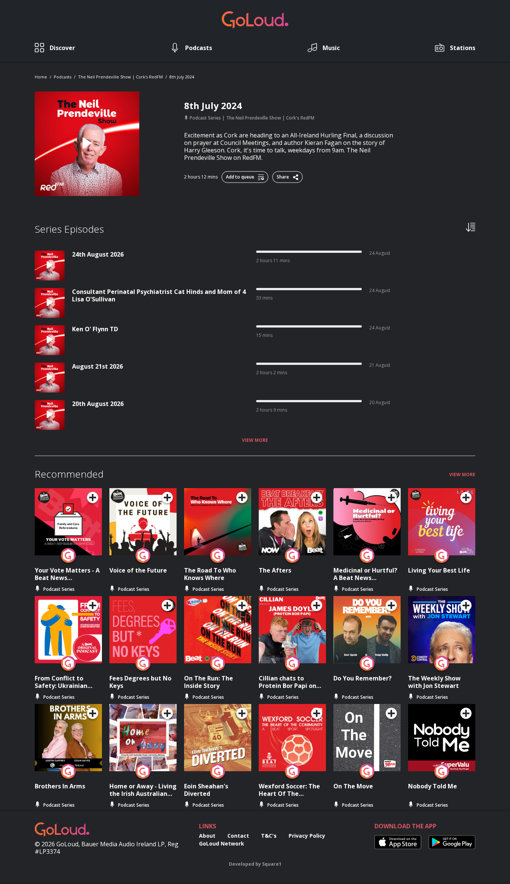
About (207, 835)
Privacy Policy (307, 835)
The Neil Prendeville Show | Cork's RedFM (120, 77)
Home (41, 77)
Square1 (272, 864)
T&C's (269, 835)
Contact (238, 835)
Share (283, 175)
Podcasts (62, 77)
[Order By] (470, 227)
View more (255, 440)
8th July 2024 (182, 77)
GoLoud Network (221, 843)
